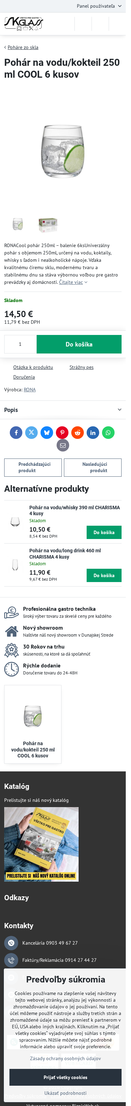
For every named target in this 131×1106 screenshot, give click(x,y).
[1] (41, 880)
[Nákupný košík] (100, 24)
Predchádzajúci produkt (35, 467)
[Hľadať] (83, 24)
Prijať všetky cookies (65, 1077)
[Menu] (117, 24)
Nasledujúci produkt (94, 467)
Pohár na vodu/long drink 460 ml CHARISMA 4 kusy (65, 554)
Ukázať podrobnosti (65, 1093)
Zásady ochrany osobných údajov (65, 1058)
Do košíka (79, 344)
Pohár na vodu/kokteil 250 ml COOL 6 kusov (33, 749)
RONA (30, 389)
